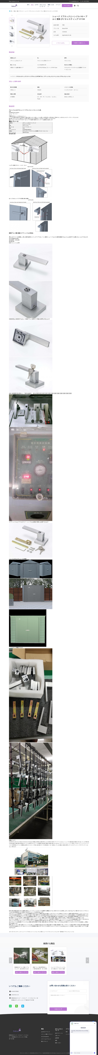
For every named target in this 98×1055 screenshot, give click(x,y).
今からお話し (67, 5)
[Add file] (72, 1052)
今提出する (57, 1009)
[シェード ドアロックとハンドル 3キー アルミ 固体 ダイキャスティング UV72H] (33, 30)
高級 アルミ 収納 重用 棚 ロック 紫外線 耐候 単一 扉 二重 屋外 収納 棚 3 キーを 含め (40, 969)
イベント (58, 4)
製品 (32, 4)
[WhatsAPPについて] (12, 1007)
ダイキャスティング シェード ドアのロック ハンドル (24, 931)
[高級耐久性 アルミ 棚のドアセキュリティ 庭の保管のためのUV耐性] (22, 956)
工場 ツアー (57, 1035)
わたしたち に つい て (43, 5)
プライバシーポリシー (24, 1053)
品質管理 (57, 1038)
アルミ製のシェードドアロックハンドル (47, 931)
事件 (67, 1031)
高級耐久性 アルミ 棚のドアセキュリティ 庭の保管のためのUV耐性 (21, 969)
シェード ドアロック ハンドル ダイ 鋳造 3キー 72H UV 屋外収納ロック (58, 969)
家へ (28, 4)
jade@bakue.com (15, 994)
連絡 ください (51, 5)
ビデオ (36, 4)
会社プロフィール (59, 1033)
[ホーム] (14, 6)
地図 (56, 1040)
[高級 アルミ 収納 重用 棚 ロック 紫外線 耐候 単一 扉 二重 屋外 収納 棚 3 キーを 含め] (40, 956)
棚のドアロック (20, 11)
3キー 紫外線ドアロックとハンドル (65, 931)
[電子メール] (24, 1007)
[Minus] (94, 1023)
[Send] (95, 1052)
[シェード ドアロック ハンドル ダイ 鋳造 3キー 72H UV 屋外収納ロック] (58, 956)
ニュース (68, 1034)
